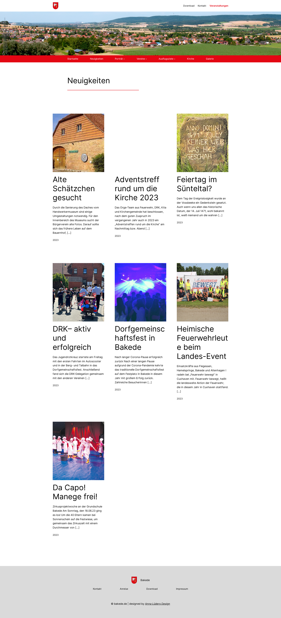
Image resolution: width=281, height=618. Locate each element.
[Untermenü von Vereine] (146, 59)
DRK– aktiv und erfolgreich (72, 338)
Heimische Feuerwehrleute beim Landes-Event (202, 342)
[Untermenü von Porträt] (124, 59)
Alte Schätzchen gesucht (74, 188)
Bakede (145, 580)
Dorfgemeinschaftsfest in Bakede (140, 338)
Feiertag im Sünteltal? (197, 184)
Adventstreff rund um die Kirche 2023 (137, 188)
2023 (56, 240)
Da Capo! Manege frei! (75, 492)
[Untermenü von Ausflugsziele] (174, 59)
